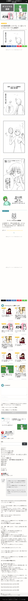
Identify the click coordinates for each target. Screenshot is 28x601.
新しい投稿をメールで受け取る (10, 409)
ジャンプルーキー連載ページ (8, 502)
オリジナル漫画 (4, 23)
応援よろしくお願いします (7, 475)
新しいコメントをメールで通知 (10, 407)
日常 (4, 463)
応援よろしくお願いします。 (7, 434)
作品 (4, 461)
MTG (3, 449)
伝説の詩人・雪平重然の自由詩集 (12, 459)
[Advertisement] (14, 65)
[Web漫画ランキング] (7, 433)
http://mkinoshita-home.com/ (15, 230)
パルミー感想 (6, 458)
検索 (2, 441)
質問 (3, 465)
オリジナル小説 (7, 451)
